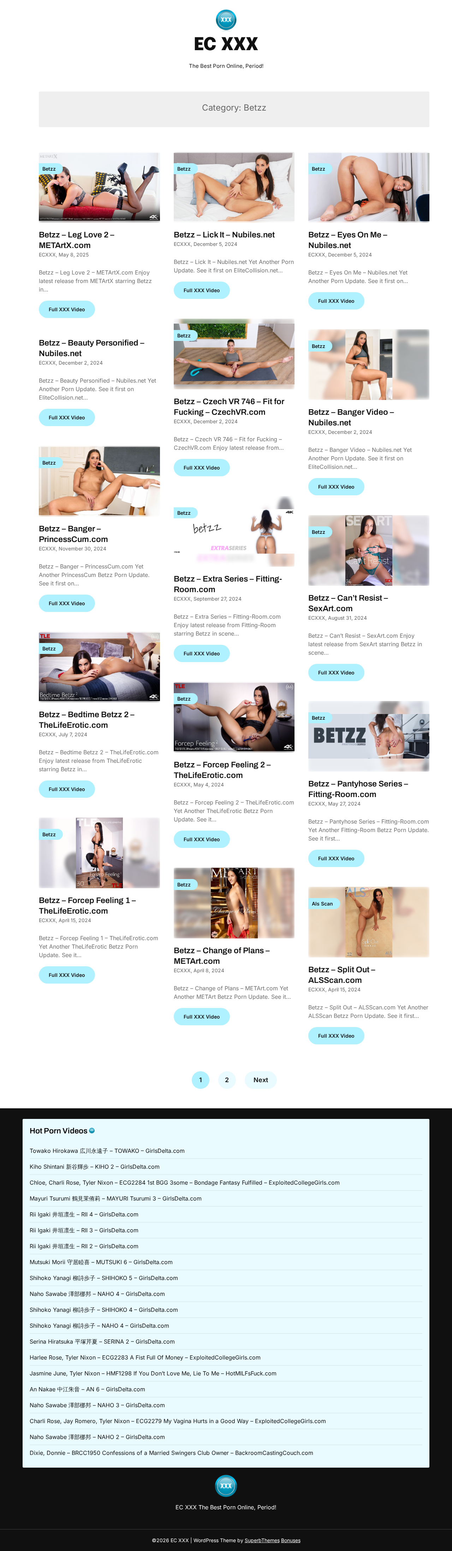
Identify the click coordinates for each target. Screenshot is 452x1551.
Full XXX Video (67, 309)
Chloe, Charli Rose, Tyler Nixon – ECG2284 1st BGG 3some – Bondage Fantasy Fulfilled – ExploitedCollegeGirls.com (185, 1182)
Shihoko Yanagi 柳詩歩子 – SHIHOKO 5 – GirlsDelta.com (104, 1277)
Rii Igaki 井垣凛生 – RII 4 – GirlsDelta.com (84, 1214)
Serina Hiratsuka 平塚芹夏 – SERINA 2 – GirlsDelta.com (102, 1341)
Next (261, 1080)
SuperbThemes (262, 1540)
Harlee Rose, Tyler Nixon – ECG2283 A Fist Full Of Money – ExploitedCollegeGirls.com (145, 1357)
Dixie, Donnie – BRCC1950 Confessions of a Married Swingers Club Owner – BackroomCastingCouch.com (171, 1452)
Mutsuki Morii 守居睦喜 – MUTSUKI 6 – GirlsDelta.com (101, 1262)
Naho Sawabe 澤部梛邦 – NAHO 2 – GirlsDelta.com (97, 1436)
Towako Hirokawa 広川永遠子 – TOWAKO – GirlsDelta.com (107, 1150)
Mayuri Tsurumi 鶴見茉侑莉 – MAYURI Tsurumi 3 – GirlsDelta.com (116, 1198)
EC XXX (226, 45)
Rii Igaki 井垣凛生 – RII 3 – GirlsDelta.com (84, 1230)
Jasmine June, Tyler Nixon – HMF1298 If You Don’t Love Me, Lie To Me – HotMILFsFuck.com (153, 1373)
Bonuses (291, 1540)
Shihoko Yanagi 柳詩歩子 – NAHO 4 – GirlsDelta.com (99, 1325)
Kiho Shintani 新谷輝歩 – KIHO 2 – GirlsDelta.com (95, 1166)
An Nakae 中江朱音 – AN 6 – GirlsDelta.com (87, 1389)
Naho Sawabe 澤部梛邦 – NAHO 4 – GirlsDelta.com (97, 1293)
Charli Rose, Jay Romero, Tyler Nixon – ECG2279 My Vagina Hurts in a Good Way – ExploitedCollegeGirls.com (178, 1421)
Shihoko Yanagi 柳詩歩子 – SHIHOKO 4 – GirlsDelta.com (104, 1309)
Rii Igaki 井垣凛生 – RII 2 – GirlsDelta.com (84, 1246)
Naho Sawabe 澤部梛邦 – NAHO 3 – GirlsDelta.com (97, 1405)
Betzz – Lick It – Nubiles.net (224, 234)
